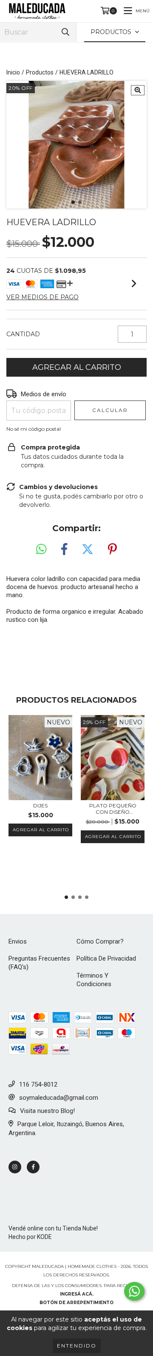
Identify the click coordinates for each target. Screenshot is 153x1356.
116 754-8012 (38, 1084)
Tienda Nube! (80, 1228)
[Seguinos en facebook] (33, 1167)
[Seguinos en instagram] (14, 1167)
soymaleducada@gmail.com (58, 1097)
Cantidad (23, 334)
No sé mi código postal (33, 429)
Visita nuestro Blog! (47, 1111)
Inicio (13, 72)
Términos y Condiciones (93, 980)
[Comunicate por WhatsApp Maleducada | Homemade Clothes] (134, 1291)
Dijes (40, 805)
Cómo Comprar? (100, 941)
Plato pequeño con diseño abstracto (112, 808)
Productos (40, 72)
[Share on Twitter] (87, 549)
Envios (17, 941)
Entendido (76, 1345)
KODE (44, 1236)
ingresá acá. (77, 1294)
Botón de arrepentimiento (76, 1302)
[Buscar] (65, 32)
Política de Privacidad (106, 958)
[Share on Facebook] (64, 549)
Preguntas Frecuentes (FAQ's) (39, 963)
